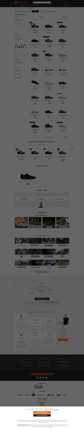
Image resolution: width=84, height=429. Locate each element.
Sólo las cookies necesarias (42, 415)
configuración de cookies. (51, 409)
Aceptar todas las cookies (41, 412)
